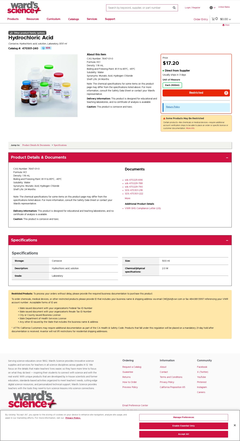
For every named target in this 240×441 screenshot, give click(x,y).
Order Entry (201, 19)
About (163, 367)
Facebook (202, 367)
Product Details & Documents (38, 157)
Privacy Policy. (73, 418)
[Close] (234, 425)
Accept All (183, 434)
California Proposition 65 (172, 387)
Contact (164, 372)
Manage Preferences (183, 417)
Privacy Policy (167, 382)
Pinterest (202, 382)
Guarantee (127, 372)
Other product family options (29, 32)
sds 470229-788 (134, 183)
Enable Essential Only (183, 426)
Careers (201, 392)
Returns (126, 377)
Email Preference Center (135, 405)
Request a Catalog (131, 367)
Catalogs (73, 19)
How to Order (129, 382)
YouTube (201, 377)
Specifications (24, 240)
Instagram (202, 387)
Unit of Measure (171, 80)
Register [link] (196, 8)
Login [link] (187, 8)
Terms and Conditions (171, 377)
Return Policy (173, 106)
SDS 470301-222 (134, 194)
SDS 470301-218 (134, 190)
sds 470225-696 (134, 180)
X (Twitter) (202, 372)
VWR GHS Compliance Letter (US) (143, 208)
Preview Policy (130, 387)
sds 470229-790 (134, 187)
